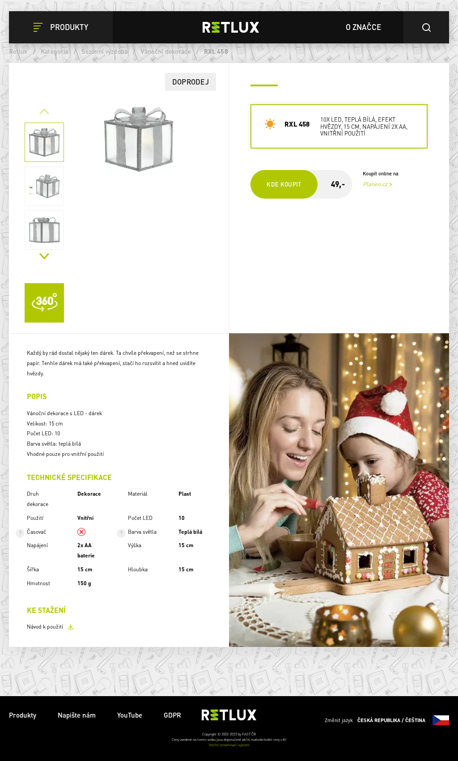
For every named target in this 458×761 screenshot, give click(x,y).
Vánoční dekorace (166, 51)
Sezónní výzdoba (104, 51)
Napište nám (77, 714)
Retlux (18, 51)
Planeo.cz (375, 183)
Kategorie (54, 51)
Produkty (22, 714)
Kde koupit (284, 184)
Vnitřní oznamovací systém (229, 745)
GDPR (172, 714)
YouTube (129, 714)
